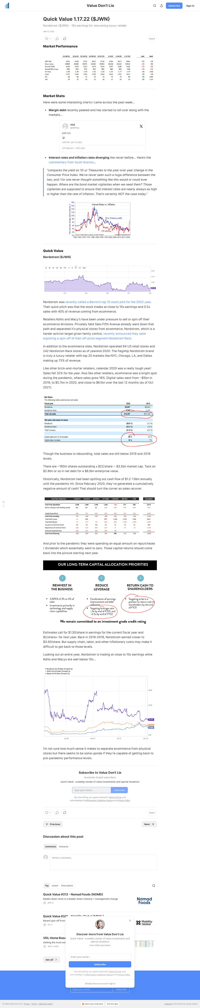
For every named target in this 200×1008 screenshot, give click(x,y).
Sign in (190, 5)
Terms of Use (115, 971)
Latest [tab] (55, 885)
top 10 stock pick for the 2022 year (126, 302)
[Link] (38, 46)
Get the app (112, 1004)
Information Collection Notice (99, 974)
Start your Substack (94, 1004)
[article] (100, 900)
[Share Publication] (161, 5)
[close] (130, 920)
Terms (34, 1004)
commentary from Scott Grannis (71, 162)
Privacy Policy (123, 974)
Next (147, 824)
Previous (55, 824)
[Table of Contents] (3, 504)
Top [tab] (47, 885)
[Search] (155, 5)
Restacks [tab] (63, 846)
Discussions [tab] (67, 885)
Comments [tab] (50, 846)
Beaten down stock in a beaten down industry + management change (80, 898)
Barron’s (96, 302)
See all (49, 959)
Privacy (27, 1004)
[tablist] (56, 846)
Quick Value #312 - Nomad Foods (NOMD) (73, 894)
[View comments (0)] (57, 39)
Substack (168, 1004)
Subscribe (174, 5)
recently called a (77, 302)
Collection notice (45, 1004)
